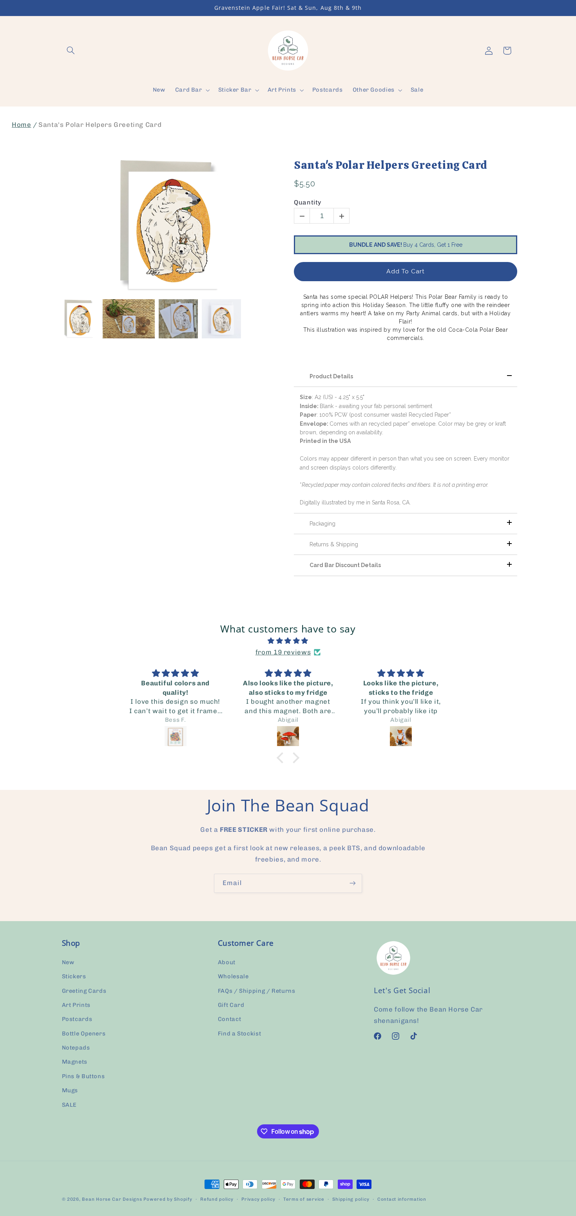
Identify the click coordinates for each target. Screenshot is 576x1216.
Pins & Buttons (83, 1076)
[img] (288, 641)
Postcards (77, 1019)
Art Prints (76, 1004)
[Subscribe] (353, 883)
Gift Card (231, 1004)
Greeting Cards (84, 990)
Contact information (401, 1199)
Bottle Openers (84, 1033)
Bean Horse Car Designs (112, 1199)
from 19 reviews (283, 652)
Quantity (307, 202)
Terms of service (303, 1199)
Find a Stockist (239, 1033)
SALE (69, 1104)
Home (21, 124)
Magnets (74, 1062)
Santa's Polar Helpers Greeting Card (390, 165)
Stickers (74, 976)
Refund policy (217, 1199)
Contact (229, 1019)
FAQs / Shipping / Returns (256, 990)
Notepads (76, 1047)
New (68, 962)
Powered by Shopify (167, 1199)
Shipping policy (350, 1199)
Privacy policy (258, 1199)
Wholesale (233, 976)
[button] (71, 51)
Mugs (70, 1090)
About (226, 962)
